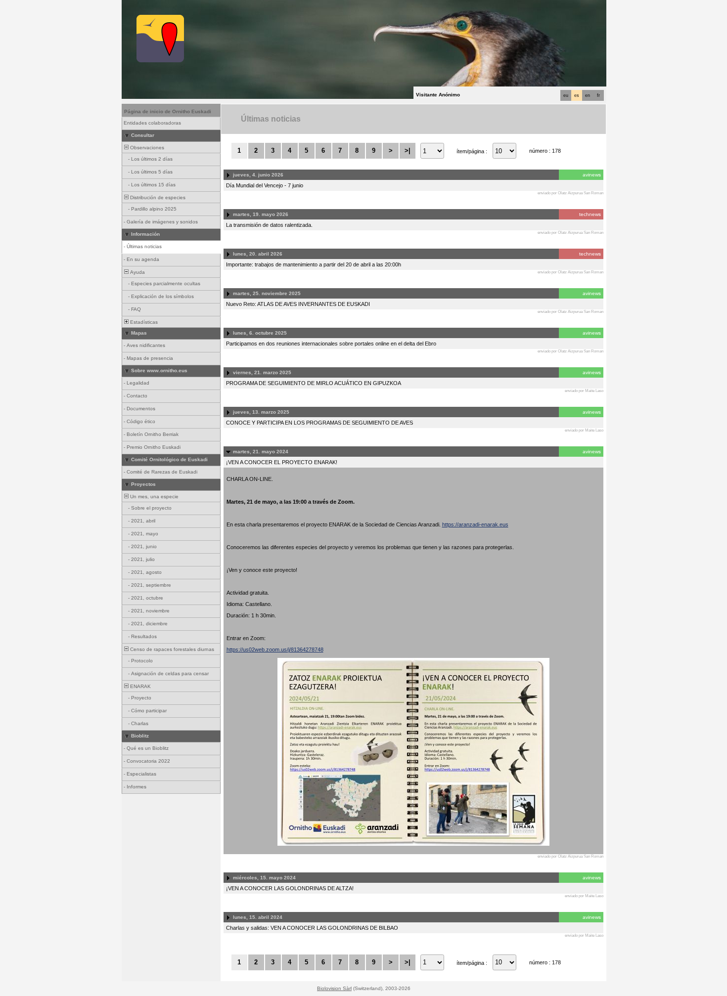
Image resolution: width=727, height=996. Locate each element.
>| (407, 150)
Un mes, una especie (154, 496)
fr (598, 95)
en (587, 95)
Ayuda (137, 272)
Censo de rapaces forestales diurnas (171, 649)
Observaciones (146, 147)
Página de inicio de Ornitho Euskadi (167, 111)
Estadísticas (143, 322)
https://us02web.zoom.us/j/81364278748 (275, 649)
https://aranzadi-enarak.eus (475, 524)
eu (565, 95)
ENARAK (140, 686)
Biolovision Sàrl (334, 988)
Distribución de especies (157, 197)
